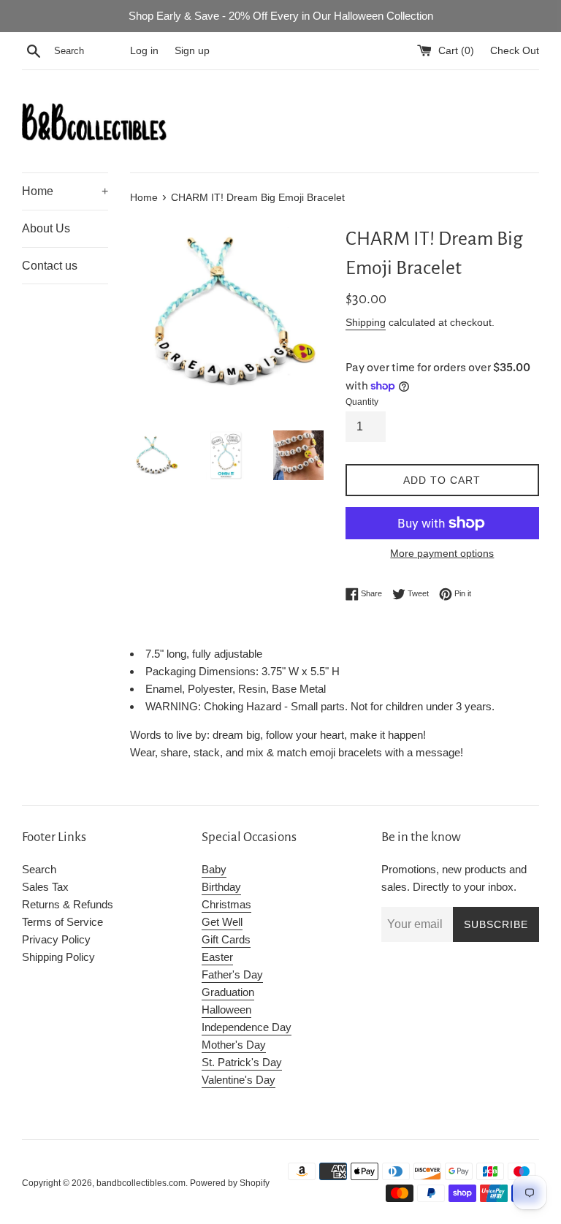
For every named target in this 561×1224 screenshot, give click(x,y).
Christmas (226, 904)
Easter (217, 957)
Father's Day (232, 974)
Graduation (228, 992)
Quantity (362, 402)
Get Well (222, 922)
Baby (214, 869)
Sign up (192, 50)
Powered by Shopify (230, 1183)
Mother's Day (234, 1044)
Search (39, 869)
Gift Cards (226, 939)
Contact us (49, 265)
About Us (46, 228)
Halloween (226, 1009)
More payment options (442, 553)
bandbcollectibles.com (141, 1183)
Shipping (366, 322)
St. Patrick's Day (242, 1062)
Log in (144, 50)
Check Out (514, 50)
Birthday (221, 887)
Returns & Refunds (67, 904)
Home (65, 191)
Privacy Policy (56, 939)
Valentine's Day (238, 1079)
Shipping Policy (58, 957)
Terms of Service (62, 922)
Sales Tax (45, 887)
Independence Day (246, 1027)
